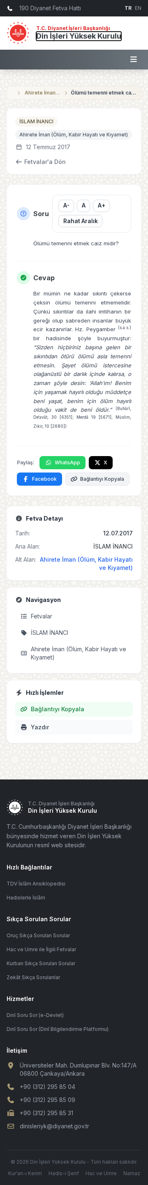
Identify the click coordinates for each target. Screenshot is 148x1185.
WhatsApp (67, 462)
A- (66, 205)
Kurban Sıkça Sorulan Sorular (41, 963)
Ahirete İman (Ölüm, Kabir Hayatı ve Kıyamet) (43, 93)
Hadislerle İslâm (26, 898)
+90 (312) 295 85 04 (47, 1086)
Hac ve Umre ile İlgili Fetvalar (41, 949)
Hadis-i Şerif (64, 1173)
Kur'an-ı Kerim (25, 1173)
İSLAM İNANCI (36, 121)
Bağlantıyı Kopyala (102, 479)
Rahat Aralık (80, 221)
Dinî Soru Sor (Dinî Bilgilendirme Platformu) (58, 1029)
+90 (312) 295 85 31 (46, 1112)
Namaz (131, 1173)
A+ (101, 205)
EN (138, 8)
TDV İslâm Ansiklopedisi (36, 884)
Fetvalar (41, 616)
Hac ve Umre (101, 1173)
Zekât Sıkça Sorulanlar (33, 977)
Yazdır (40, 727)
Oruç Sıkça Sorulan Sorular (38, 935)
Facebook (44, 479)
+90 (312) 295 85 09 (47, 1099)
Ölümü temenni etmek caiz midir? (103, 93)
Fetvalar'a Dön (45, 161)
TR (128, 8)
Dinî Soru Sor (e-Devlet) (35, 1015)
